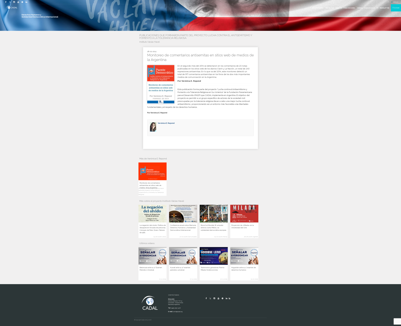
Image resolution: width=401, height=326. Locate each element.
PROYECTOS (329, 8)
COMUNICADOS (369, 8)
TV (377, 8)
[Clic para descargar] (160, 84)
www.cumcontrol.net (4, 293)
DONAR (396, 8)
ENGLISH (395, 2)
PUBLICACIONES (349, 8)
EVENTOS (339, 8)
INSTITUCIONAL (317, 8)
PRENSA (360, 8)
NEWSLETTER (384, 8)
